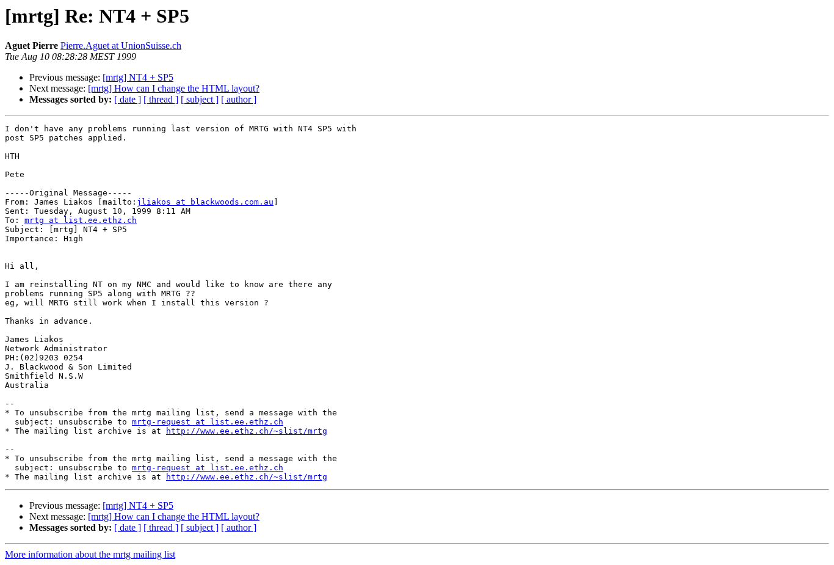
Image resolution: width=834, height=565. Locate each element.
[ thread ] (160, 99)
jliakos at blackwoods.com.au (205, 201)
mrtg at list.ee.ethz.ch (80, 220)
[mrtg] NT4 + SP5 (138, 77)
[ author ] (238, 99)
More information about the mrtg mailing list (90, 554)
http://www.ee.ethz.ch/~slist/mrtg (246, 431)
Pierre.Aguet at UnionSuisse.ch (120, 45)
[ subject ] (200, 99)
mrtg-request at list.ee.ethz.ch (207, 421)
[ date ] (127, 99)
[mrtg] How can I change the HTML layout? (173, 88)
